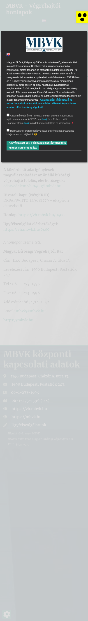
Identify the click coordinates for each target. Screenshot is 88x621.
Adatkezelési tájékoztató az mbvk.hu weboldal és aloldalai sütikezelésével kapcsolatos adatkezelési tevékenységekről (41, 103)
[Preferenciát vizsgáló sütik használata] (35, 134)
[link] (82, 17)
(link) (44, 119)
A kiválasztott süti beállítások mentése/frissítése (37, 142)
